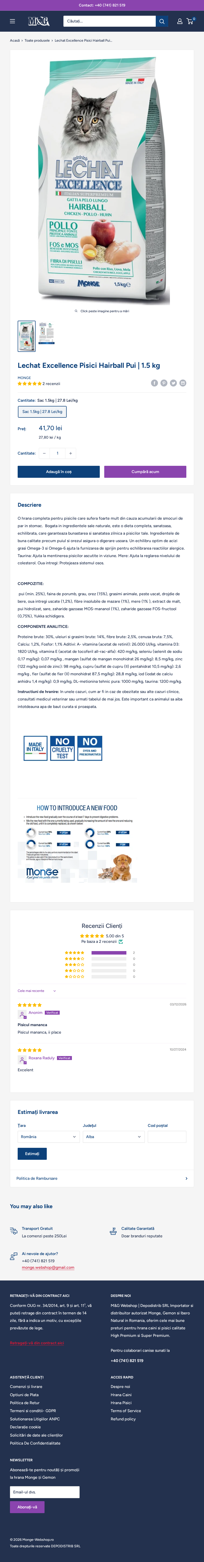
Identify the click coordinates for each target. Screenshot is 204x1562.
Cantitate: (27, 453)
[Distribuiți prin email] (182, 383)
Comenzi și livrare (26, 1386)
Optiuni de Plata (24, 1394)
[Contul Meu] (179, 21)
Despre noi (120, 1386)
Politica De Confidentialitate (35, 1443)
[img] (30, 1005)
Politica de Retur (25, 1402)
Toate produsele (37, 40)
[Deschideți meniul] (12, 21)
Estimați (32, 1153)
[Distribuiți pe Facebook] (154, 383)
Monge (24, 378)
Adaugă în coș (59, 471)
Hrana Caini (121, 1394)
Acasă (15, 40)
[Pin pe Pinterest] (163, 383)
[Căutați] (162, 21)
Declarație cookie (25, 1427)
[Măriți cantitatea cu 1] (70, 453)
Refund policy (123, 1419)
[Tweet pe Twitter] (173, 383)
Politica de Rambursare (36, 1178)
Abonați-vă (27, 1507)
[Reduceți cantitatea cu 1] (44, 453)
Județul (89, 1125)
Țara (22, 1125)
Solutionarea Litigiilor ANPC (35, 1419)
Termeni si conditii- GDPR (33, 1410)
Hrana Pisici (121, 1402)
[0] (190, 21)
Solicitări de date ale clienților (36, 1435)
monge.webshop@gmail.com (48, 1267)
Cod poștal (158, 1125)
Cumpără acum (145, 471)
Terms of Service (126, 1410)
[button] (30, 383)
